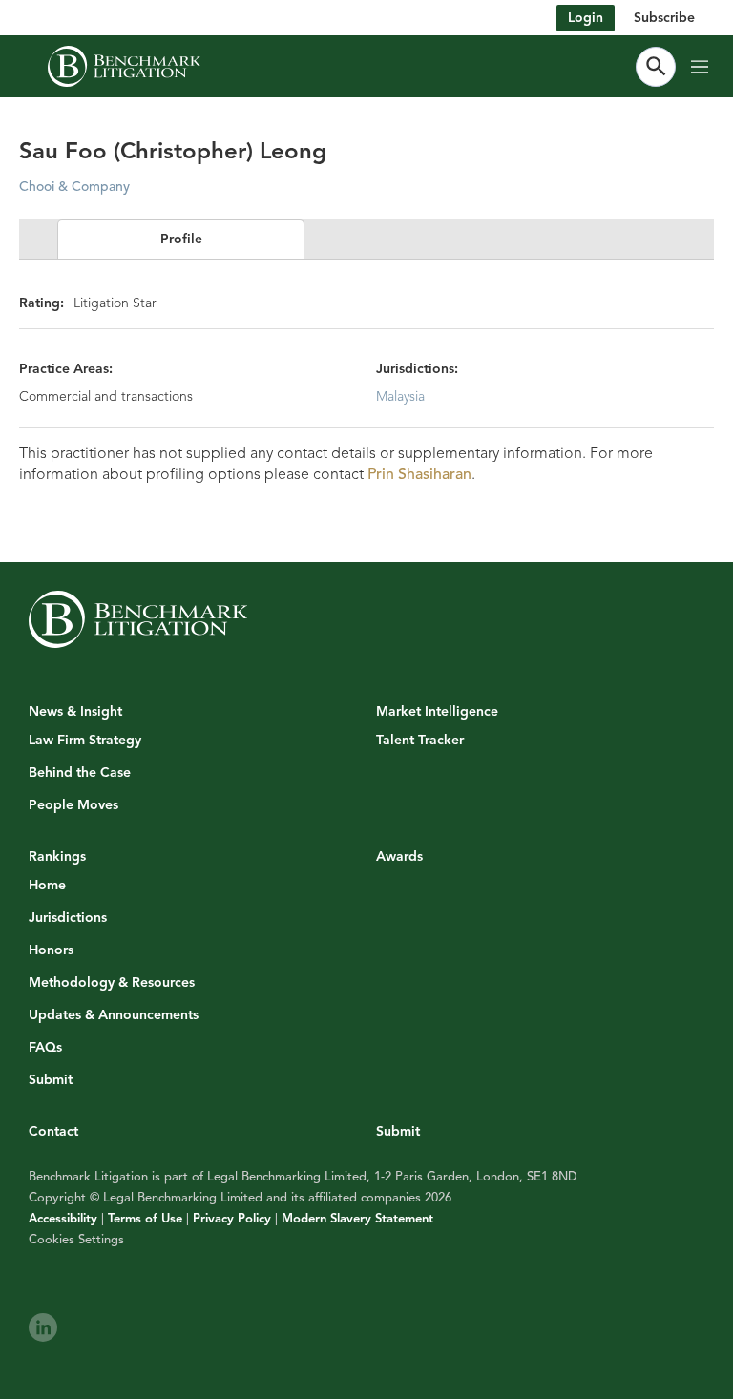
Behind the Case (80, 773)
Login (585, 18)
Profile (181, 239)
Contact (53, 1131)
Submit (51, 1080)
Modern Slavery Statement (357, 1218)
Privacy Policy (232, 1218)
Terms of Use (145, 1218)
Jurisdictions (68, 918)
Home (47, 885)
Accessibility (63, 1218)
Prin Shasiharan (419, 474)
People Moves (73, 805)
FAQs (45, 1047)
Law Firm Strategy (85, 740)
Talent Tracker (420, 740)
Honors (51, 950)
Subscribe (664, 18)
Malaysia (400, 396)
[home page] (124, 66)
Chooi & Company (74, 186)
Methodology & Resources (112, 983)
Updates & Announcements (114, 1015)
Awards (399, 856)
